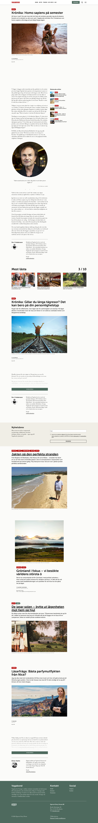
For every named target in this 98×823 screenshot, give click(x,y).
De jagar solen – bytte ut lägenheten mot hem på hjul (60, 115)
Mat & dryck (51, 2)
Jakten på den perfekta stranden (60, 101)
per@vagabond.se (30, 259)
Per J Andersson (15, 58)
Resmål (36, 2)
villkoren (63, 434)
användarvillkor (83, 436)
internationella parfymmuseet (26, 747)
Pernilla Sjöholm (24, 587)
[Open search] (82, 2)
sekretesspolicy (76, 436)
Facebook (71, 790)
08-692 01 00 (55, 811)
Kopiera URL (13, 61)
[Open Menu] (85, 2)
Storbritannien (26, 450)
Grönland (19, 567)
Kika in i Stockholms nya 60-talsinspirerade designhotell (43, 288)
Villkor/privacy (54, 817)
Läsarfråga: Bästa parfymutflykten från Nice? (61, 121)
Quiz (55, 2)
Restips (40, 2)
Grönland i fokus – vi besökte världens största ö (60, 108)
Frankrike (14, 667)
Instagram (71, 788)
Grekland (14, 450)
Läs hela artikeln (29, 389)
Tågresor (45, 2)
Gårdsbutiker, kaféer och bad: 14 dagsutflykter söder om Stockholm (73, 288)
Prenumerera (75, 2)
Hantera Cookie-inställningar (57, 818)
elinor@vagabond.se (30, 772)
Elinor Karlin (14, 721)
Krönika (13, 9)
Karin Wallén (19, 587)
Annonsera (52, 790)
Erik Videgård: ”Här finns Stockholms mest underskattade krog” (21, 288)
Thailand (32, 450)
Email (51, 430)
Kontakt (51, 788)
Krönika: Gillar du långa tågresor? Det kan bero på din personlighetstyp (60, 95)
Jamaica (19, 450)
